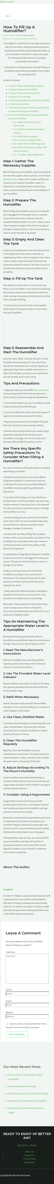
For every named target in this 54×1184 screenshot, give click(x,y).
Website (9, 1012)
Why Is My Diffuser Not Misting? (22, 1086)
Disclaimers (29, 1162)
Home (5, 35)
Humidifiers (12, 35)
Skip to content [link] (7, 1)
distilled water (9, 179)
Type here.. (11, 952)
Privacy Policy (29, 1158)
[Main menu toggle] (8, 16)
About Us (29, 1151)
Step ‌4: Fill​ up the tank (19, 96)
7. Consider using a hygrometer (28, 154)
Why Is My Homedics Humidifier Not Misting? (28, 1093)
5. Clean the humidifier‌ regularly (29, 143)
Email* (9, 1001)
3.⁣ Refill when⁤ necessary (25, 136)
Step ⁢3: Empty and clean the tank (24, 93)
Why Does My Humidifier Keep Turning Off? (27, 1101)
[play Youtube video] (27, 330)
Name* (9, 989)
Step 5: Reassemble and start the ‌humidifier (29, 100)
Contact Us (30, 1155)
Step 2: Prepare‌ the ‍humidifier (22, 89)
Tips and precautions (18, 104)
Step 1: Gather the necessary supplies (26, 85)
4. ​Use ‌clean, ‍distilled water (27, 140)
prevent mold (42, 390)
